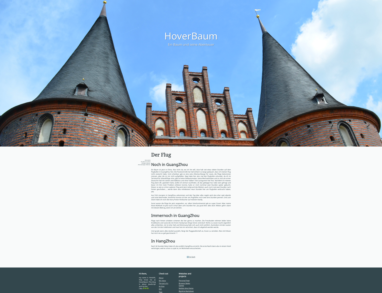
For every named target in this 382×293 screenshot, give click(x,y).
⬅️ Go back (191, 257)
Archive (161, 286)
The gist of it (163, 283)
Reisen (148, 163)
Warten (148, 164)
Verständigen (142, 164)
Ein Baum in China (145, 161)
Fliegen (144, 163)
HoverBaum (191, 35)
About (161, 278)
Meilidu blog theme (186, 288)
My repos (162, 281)
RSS (160, 289)
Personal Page (184, 281)
